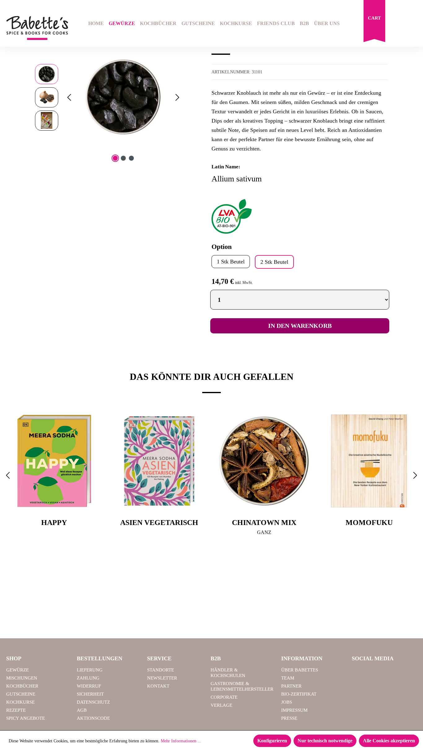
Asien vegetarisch (159, 523)
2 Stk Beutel (274, 262)
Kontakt (158, 686)
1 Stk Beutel (231, 261)
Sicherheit (90, 694)
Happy (54, 523)
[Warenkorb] (374, 23)
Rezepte (16, 710)
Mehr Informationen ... (181, 741)
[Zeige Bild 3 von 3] (131, 158)
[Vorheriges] (69, 97)
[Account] (413, 24)
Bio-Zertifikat (298, 694)
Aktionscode (93, 718)
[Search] (397, 24)
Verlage (221, 705)
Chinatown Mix (264, 523)
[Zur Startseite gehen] (35, 28)
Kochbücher (22, 686)
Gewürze (17, 669)
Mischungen (21, 677)
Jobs (286, 702)
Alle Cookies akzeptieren (389, 740)
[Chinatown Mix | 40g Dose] (264, 461)
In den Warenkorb (300, 325)
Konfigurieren (272, 740)
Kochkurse (20, 702)
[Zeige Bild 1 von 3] (115, 158)
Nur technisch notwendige (325, 740)
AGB (82, 710)
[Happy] (54, 461)
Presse (289, 718)
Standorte (160, 669)
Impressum (294, 710)
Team (287, 677)
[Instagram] (374, 672)
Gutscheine (20, 694)
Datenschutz (93, 702)
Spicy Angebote (25, 718)
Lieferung (89, 669)
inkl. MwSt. (244, 282)
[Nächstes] (177, 97)
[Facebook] (359, 672)
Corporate (224, 697)
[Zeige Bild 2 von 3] (123, 158)
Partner (291, 686)
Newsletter (162, 677)
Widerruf (89, 686)
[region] (108, 97)
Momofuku (369, 523)
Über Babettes (299, 669)
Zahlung (88, 677)
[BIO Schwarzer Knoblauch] (123, 97)
